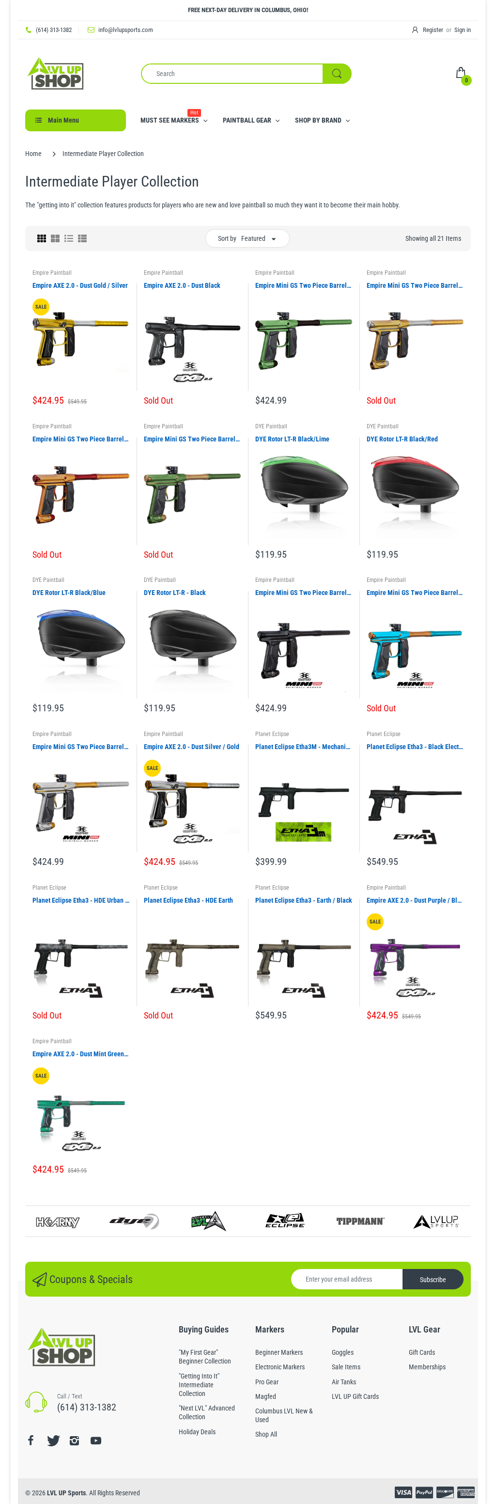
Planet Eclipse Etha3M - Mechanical (303, 747)
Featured (253, 238)
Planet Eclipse (272, 734)
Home (33, 153)
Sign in (462, 29)
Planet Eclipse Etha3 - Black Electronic (415, 747)
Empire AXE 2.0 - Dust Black (182, 285)
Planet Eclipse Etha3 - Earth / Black (303, 900)
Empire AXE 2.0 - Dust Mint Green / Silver (80, 1054)
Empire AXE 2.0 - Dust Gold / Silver (80, 285)
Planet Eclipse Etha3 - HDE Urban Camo (80, 900)
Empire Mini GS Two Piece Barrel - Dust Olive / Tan (192, 439)
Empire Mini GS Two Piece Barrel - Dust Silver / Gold (80, 747)
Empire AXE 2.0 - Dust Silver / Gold (191, 747)
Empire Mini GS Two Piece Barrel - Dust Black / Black (303, 592)
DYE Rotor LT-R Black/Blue (69, 592)
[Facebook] (30, 1440)
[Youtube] (96, 1440)
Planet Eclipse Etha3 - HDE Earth (188, 900)
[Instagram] (74, 1440)
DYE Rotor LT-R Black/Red (402, 439)
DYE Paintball (271, 426)
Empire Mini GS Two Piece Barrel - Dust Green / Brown (303, 285)
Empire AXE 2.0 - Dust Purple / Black (415, 900)
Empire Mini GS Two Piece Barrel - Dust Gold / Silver (415, 285)
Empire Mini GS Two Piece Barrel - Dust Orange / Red (80, 439)
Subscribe (433, 1280)
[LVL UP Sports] (55, 73)
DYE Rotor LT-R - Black (175, 592)
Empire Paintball (52, 272)
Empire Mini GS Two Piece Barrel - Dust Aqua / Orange (415, 592)
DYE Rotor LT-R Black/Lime (292, 439)
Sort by (227, 238)
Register (433, 29)
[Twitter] (52, 1440)
